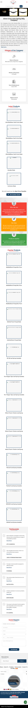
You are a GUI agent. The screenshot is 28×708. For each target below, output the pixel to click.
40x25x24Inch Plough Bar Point (14, 303)
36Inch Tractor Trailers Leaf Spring (14, 431)
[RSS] (16, 668)
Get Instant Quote (15, 194)
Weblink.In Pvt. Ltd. (16, 693)
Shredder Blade (11, 170)
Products (11, 667)
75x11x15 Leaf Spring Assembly (14, 467)
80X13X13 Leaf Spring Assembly (14, 504)
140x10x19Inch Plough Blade (14, 340)
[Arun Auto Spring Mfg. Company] (13, 2)
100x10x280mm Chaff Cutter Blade (14, 154)
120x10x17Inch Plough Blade (14, 321)
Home (1, 667)
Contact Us (24, 667)
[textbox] (13, 6)
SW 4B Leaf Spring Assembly (14, 358)
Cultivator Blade (12, 186)
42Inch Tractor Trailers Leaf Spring (14, 449)
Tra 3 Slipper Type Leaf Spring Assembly (14, 376)
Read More (9, 540)
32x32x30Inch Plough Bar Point (14, 285)
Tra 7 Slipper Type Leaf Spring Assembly (14, 394)
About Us (6, 667)
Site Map (13, 668)
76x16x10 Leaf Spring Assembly (14, 485)
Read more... (4, 47)
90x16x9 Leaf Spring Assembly (14, 522)
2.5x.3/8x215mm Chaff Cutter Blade (14, 122)
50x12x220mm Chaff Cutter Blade (14, 138)
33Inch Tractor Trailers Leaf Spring (14, 413)
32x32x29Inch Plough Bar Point (14, 267)
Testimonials (18, 667)
